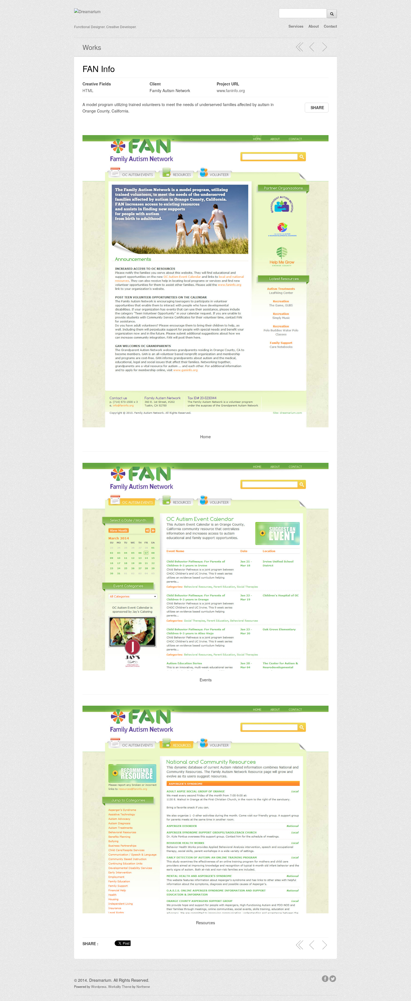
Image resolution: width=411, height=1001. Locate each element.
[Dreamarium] (87, 11)
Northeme (143, 986)
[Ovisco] (324, 46)
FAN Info (98, 69)
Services (296, 26)
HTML (87, 90)
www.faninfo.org (231, 90)
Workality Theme (119, 986)
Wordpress (99, 986)
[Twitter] (333, 978)
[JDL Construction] (312, 46)
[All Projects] (300, 46)
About (313, 26)
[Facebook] (325, 978)
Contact (330, 26)
